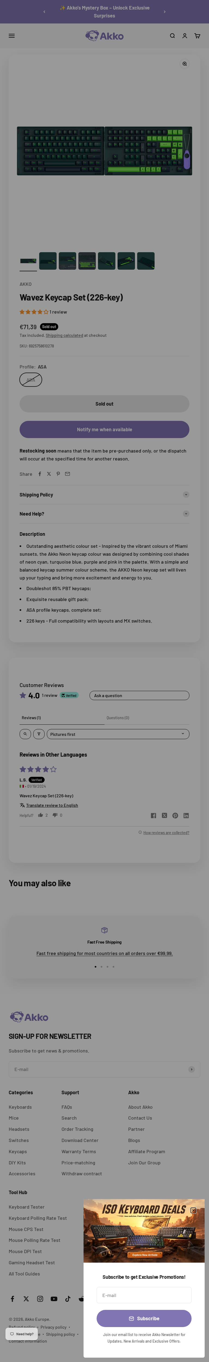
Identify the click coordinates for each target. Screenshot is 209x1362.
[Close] (193, 1210)
